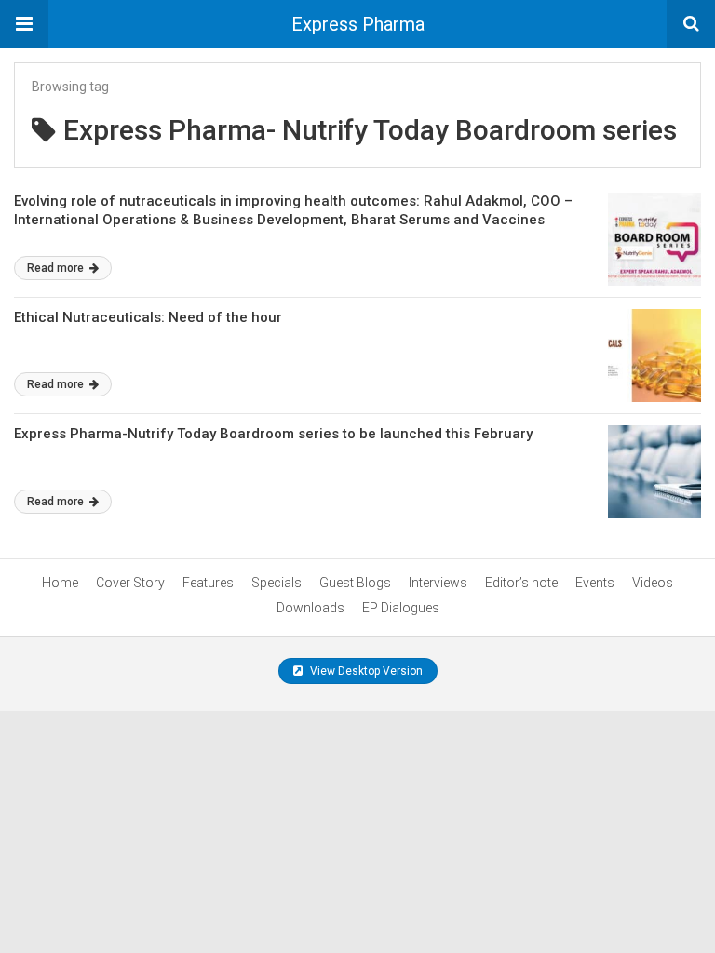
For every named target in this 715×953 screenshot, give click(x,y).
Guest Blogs (355, 582)
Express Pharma (358, 24)
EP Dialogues (400, 607)
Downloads (310, 607)
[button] (24, 24)
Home (60, 582)
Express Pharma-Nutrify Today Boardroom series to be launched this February (273, 433)
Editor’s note (521, 582)
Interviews (438, 582)
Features (208, 582)
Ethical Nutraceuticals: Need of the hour (148, 317)
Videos (652, 582)
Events (594, 582)
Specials (276, 582)
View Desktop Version (365, 671)
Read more (57, 268)
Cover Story (130, 582)
